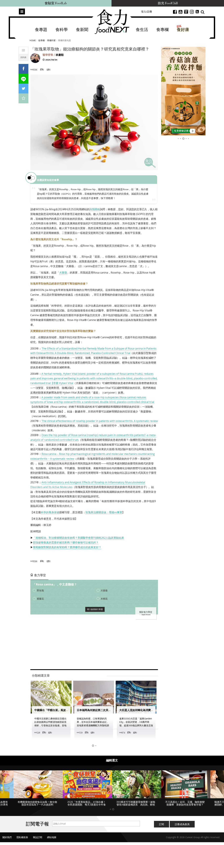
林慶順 (60, 54)
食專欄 (162, 29)
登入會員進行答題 (95, 609)
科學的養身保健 (50, 512)
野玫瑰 (40, 590)
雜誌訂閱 (37, 837)
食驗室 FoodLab (56, 3)
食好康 (183, 29)
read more (146, 614)
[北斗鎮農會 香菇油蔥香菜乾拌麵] (183, 91)
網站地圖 (51, 837)
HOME (33, 40)
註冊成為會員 (182, 824)
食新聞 (82, 29)
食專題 (41, 29)
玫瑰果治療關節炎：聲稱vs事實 (103, 512)
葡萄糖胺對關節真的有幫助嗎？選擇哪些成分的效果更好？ (67, 547)
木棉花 (104, 598)
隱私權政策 (22, 837)
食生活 (142, 29)
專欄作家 (51, 40)
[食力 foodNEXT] (112, 22)
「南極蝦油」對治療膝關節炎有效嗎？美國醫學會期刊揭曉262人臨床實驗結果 (78, 538)
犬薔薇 (63, 272)
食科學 (61, 29)
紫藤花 (40, 598)
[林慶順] (35, 57)
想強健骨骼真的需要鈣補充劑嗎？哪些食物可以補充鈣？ (66, 542)
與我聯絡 (94, 209)
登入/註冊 (146, 11)
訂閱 (161, 824)
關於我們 (7, 837)
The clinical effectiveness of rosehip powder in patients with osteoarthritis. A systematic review (99, 421)
